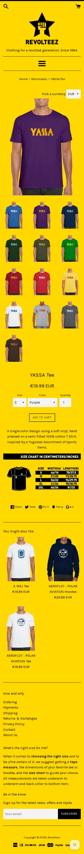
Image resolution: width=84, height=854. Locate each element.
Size (19, 395)
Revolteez (54, 837)
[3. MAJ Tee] (21, 559)
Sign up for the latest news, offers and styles (37, 803)
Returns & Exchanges (20, 718)
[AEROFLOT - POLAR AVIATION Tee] (21, 628)
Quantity (65, 395)
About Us (10, 735)
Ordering (10, 702)
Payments (10, 707)
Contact (9, 730)
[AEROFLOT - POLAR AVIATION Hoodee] (63, 559)
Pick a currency (54, 94)
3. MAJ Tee (21, 586)
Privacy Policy (13, 724)
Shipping (10, 713)
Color (42, 395)
